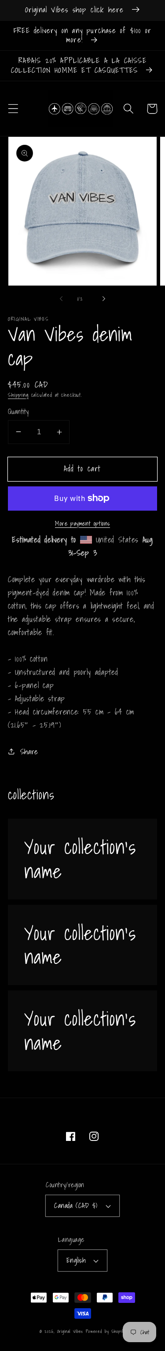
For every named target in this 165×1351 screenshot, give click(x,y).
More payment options (82, 523)
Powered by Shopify (105, 1331)
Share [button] (29, 751)
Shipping (18, 395)
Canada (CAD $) (76, 1205)
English (75, 1260)
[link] (82, 859)
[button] (13, 108)
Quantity (18, 412)
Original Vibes (70, 1331)
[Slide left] (61, 298)
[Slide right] (104, 298)
